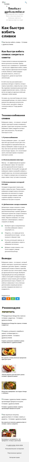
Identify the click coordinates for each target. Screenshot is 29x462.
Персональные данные (15, 453)
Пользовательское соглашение (14, 448)
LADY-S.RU (11, 445)
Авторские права (14, 457)
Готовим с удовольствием (14, 10)
